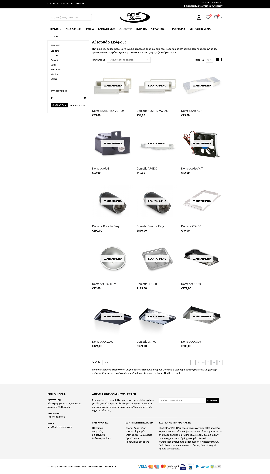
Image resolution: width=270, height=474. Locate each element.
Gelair (53, 65)
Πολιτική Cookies (101, 438)
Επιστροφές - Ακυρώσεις (138, 434)
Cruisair (106, 373)
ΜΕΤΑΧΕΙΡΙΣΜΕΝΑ (200, 29)
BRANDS (54, 29)
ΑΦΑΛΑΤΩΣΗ (158, 29)
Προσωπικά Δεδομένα (137, 441)
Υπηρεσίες (97, 431)
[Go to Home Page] (49, 36)
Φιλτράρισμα (59, 105)
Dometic (167, 369)
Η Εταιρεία (97, 428)
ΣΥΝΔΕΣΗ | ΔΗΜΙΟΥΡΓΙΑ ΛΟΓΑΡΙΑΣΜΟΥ (203, 6)
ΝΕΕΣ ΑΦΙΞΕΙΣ (73, 29)
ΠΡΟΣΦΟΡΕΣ (178, 29)
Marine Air (199, 369)
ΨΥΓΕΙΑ (89, 29)
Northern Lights (172, 373)
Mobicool (55, 74)
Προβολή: (199, 60)
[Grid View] (217, 59)
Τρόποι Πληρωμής (135, 431)
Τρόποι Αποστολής (135, 428)
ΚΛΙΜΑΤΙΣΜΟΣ (106, 29)
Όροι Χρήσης (132, 438)
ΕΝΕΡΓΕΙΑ (141, 29)
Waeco (54, 79)
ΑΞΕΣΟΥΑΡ (125, 29)
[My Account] (199, 17)
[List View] (221, 59)
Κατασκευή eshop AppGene (103, 466)
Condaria (137, 373)
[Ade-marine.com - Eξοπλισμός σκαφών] (135, 17)
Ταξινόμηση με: (98, 60)
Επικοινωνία (98, 434)
